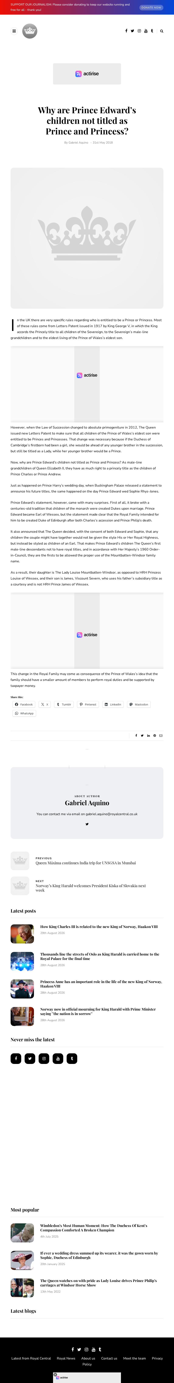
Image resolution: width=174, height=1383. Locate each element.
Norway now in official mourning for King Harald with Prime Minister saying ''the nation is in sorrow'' (98, 1011)
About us (88, 1358)
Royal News (66, 1358)
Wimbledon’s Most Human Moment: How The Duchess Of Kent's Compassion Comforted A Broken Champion (93, 1227)
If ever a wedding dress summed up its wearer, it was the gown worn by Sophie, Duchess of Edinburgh (99, 1255)
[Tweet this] (142, 736)
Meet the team (134, 1358)
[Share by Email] (160, 736)
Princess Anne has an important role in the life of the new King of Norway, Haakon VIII (101, 983)
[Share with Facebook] (136, 736)
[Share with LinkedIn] (148, 736)
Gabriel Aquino (78, 143)
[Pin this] (154, 736)
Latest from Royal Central (31, 1358)
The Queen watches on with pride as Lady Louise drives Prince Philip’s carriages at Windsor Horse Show (98, 1282)
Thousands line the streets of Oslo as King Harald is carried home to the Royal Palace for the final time (99, 956)
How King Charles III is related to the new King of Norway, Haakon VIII (99, 926)
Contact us (109, 1358)
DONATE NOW (151, 7)
